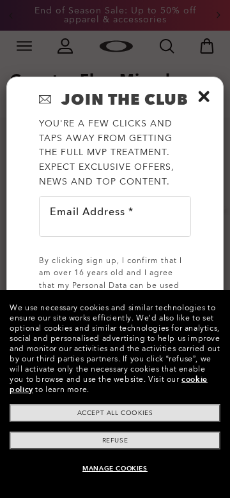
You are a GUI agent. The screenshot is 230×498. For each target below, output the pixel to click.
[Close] (203, 96)
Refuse (115, 440)
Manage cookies (114, 468)
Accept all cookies (115, 413)
